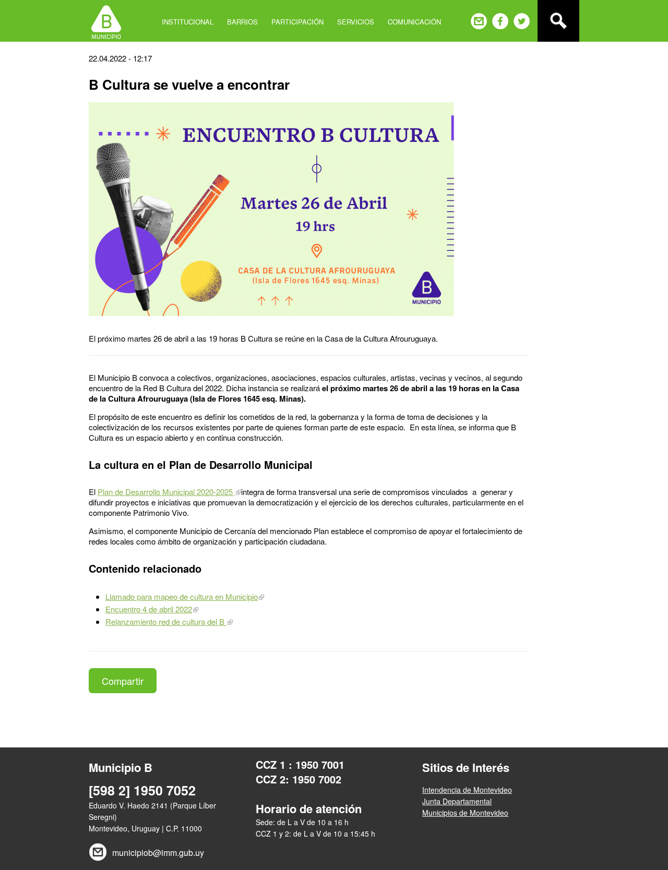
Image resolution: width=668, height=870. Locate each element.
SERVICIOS (355, 22)
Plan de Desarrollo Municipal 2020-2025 (166, 491)
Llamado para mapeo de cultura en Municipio (181, 596)
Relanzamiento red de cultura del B (165, 621)
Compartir (123, 680)
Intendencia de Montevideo (467, 789)
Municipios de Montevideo (465, 812)
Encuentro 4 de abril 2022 (148, 608)
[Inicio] (106, 21)
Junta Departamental (457, 801)
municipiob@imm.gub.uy (158, 853)
